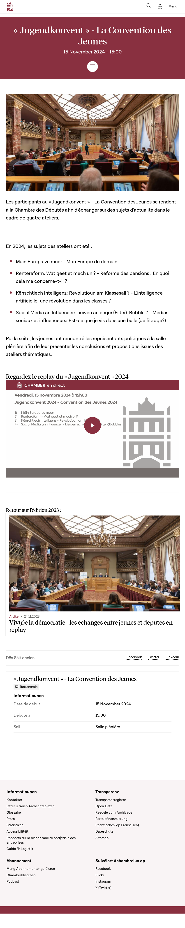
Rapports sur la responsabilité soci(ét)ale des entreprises (41, 840)
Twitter (153, 657)
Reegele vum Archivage (113, 812)
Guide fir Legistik (20, 849)
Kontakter (14, 800)
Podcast (13, 881)
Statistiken (15, 825)
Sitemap (102, 838)
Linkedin (172, 657)
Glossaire (14, 812)
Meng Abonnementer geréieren (31, 868)
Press (11, 819)
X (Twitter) (103, 888)
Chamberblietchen (21, 875)
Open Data (103, 806)
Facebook (134, 657)
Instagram (103, 881)
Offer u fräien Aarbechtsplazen (31, 806)
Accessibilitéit (17, 831)
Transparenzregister (110, 800)
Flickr (99, 875)
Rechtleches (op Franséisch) (117, 825)
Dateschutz (104, 831)
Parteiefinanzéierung (111, 819)
